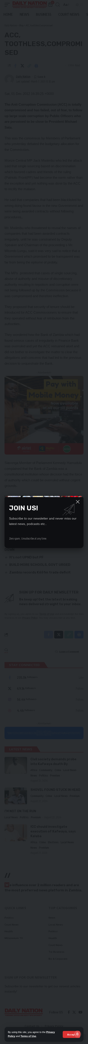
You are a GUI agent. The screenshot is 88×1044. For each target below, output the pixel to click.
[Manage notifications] (77, 1034)
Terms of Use (28, 1036)
